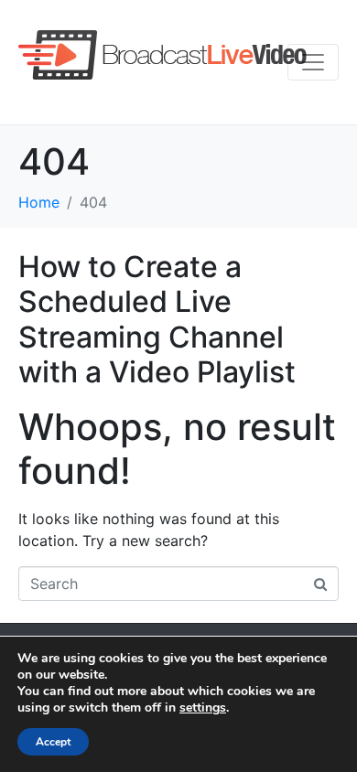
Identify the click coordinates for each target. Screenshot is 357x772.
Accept (53, 741)
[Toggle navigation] (313, 62)
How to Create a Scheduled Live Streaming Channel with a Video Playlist (157, 319)
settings (202, 708)
